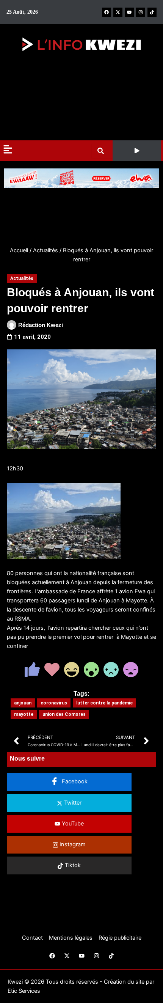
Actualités (45, 250)
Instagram (72, 844)
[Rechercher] (102, 151)
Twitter (72, 802)
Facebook (74, 781)
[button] (137, 150)
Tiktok (72, 865)
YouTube (72, 823)
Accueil (19, 250)
